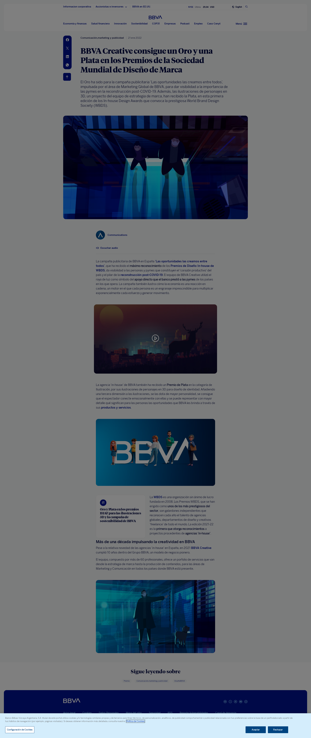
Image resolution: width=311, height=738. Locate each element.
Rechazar (278, 729)
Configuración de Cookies (20, 729)
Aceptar (256, 729)
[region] (155, 725)
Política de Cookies (135, 721)
